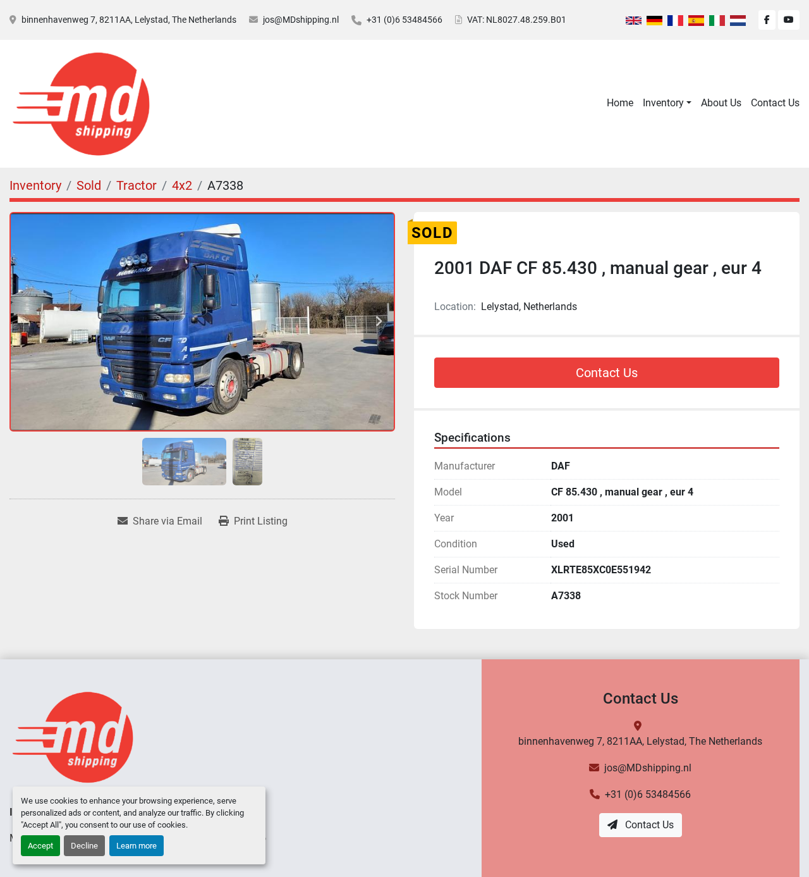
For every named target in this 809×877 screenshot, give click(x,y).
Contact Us (775, 103)
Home (620, 103)
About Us (721, 103)
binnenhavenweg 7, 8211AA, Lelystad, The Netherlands (128, 20)
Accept (40, 845)
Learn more (136, 845)
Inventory (663, 103)
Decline (84, 845)
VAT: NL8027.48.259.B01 (516, 20)
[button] (667, 103)
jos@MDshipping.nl (301, 20)
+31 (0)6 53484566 (404, 20)
